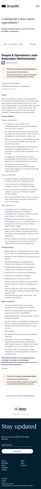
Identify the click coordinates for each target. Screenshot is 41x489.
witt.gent (30, 485)
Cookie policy (25, 414)
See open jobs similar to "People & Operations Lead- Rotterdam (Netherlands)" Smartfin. (22, 75)
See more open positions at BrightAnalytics (20, 395)
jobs (5, 44)
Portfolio (5, 463)
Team (22, 461)
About (4, 461)
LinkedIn (5, 468)
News (4, 465)
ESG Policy (4, 478)
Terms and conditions (8, 484)
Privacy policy (16, 414)
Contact (23, 465)
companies (12, 44)
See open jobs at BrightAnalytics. (18, 72)
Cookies (4, 480)
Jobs (22, 463)
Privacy (4, 482)
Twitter (4, 470)
